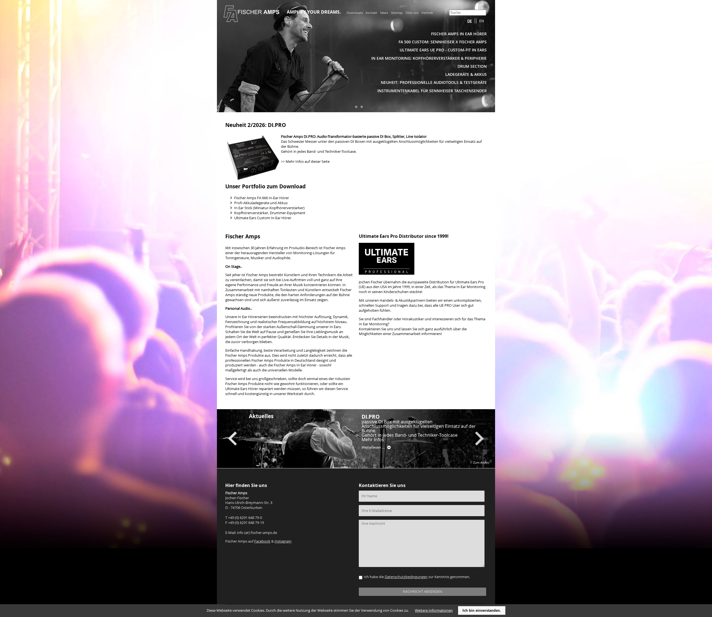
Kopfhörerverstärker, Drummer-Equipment (269, 213)
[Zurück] (232, 438)
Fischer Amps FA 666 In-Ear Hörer (261, 198)
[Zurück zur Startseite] (251, 20)
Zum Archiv (481, 462)
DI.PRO (371, 416)
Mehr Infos (373, 439)
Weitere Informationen (434, 610)
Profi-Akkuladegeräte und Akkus (261, 203)
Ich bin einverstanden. (482, 610)
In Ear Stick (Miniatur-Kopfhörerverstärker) (269, 208)
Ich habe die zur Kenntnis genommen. (417, 576)
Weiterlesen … (376, 447)
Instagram (283, 541)
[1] (350, 106)
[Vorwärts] (479, 438)
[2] (356, 106)
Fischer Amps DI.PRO (298, 136)
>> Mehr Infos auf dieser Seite (305, 161)
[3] (361, 106)
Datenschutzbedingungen (406, 576)
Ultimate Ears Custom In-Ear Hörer (262, 218)
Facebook (262, 541)
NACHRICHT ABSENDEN (422, 591)
